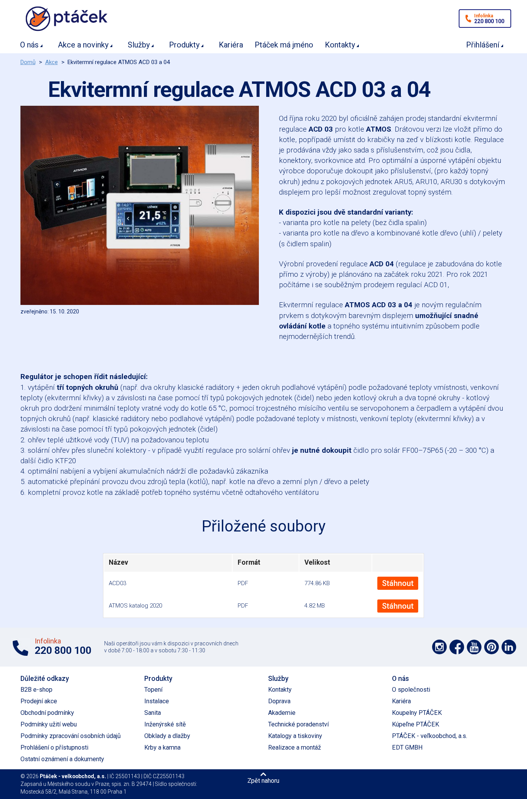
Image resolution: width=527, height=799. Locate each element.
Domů (27, 62)
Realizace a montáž (294, 747)
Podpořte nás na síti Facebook (456, 647)
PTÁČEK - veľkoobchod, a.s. (429, 736)
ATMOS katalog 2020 (135, 605)
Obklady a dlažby (167, 736)
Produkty (184, 44)
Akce (51, 62)
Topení (153, 689)
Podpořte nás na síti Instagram (439, 647)
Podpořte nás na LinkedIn (509, 647)
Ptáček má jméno (284, 44)
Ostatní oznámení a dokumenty (62, 759)
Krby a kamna (162, 747)
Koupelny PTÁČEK (417, 712)
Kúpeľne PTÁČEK (415, 724)
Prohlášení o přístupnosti (54, 747)
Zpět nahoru (263, 780)
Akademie (282, 712)
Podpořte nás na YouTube (474, 647)
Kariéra (231, 44)
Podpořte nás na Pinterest (491, 647)
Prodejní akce (38, 701)
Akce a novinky (83, 44)
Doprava (279, 701)
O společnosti (411, 689)
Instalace (156, 701)
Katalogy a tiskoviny (295, 736)
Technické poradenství (298, 724)
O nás (29, 44)
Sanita (152, 712)
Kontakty (340, 44)
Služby (139, 44)
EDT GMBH (407, 747)
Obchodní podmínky (47, 712)
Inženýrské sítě (165, 724)
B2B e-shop (36, 689)
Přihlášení (482, 44)
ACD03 (117, 583)
